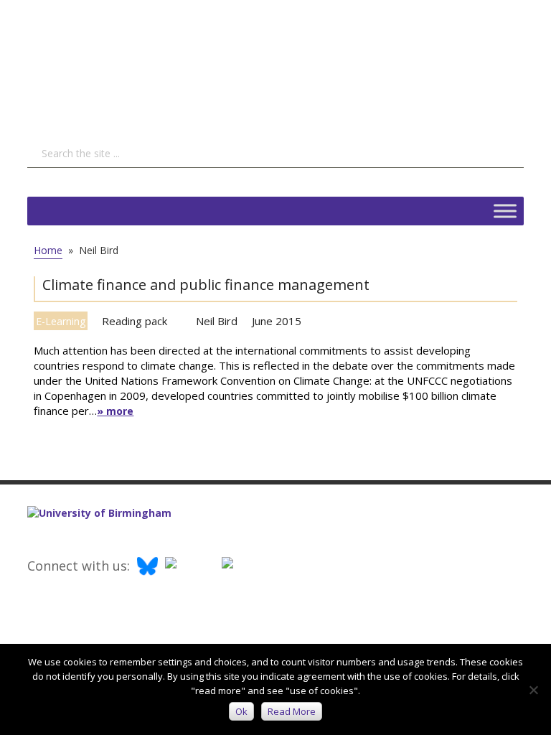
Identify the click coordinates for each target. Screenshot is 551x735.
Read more (292, 711)
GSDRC (134, 61)
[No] (533, 690)
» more (115, 411)
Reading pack (134, 321)
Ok (241, 711)
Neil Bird (216, 321)
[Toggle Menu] (505, 210)
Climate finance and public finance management (205, 284)
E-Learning (60, 321)
